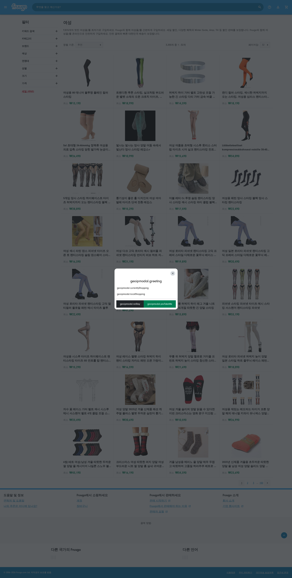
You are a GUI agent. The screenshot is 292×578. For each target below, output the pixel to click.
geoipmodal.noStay (130, 304)
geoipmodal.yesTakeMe (159, 304)
